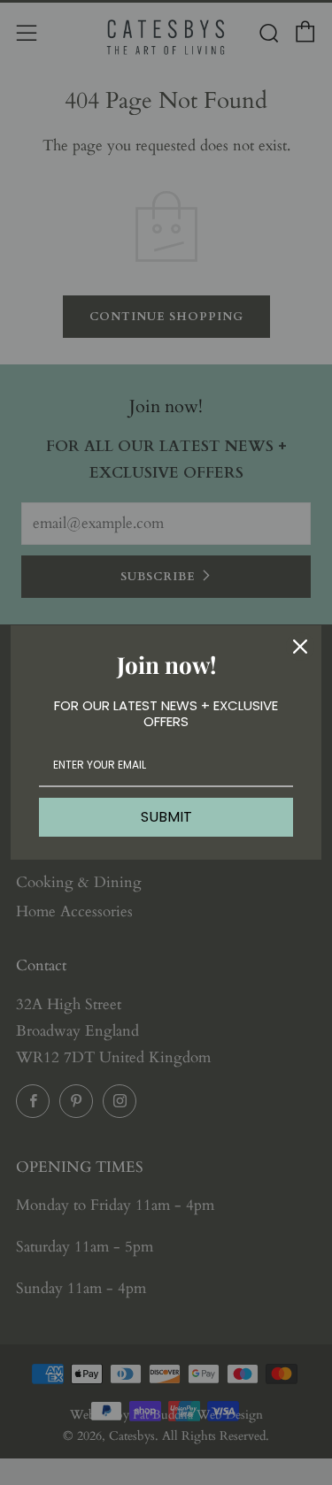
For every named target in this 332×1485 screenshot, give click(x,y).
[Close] (300, 646)
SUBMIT (166, 817)
